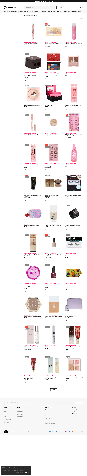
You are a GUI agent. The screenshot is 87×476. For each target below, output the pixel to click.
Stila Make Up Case (48, 105)
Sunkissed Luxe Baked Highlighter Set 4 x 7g (74, 377)
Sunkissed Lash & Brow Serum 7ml (31, 134)
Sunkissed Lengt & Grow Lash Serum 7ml (73, 105)
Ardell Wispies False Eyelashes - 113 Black (73, 195)
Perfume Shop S (10, 7)
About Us (19, 410)
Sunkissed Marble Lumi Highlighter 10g (52, 134)
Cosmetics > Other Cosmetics (30, 42)
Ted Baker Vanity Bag (69, 316)
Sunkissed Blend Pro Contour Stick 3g (31, 43)
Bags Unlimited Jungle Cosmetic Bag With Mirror (73, 285)
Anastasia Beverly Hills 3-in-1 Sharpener (72, 225)
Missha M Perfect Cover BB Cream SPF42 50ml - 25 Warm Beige (32, 378)
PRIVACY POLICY (19, 472)
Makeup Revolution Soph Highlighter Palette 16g (53, 44)
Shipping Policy (20, 414)
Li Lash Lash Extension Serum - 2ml (51, 346)
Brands (5, 410)
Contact (18, 417)
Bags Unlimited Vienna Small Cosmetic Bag (32, 225)
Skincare (5, 416)
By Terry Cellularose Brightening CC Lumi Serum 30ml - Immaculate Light (32, 347)
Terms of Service (7, 421)
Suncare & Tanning (7, 419)
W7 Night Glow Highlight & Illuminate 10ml (53, 225)
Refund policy (6, 422)
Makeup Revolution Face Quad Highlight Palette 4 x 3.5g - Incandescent (32, 255)
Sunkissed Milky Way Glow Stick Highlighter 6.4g (73, 44)
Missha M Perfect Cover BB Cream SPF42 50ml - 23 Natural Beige (73, 347)
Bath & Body (6, 414)
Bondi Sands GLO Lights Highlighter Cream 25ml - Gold (32, 196)
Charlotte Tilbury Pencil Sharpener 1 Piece (32, 73)
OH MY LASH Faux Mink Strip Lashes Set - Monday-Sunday (53, 165)
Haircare (5, 417)
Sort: (25, 19)
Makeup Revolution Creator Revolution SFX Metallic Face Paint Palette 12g (53, 74)
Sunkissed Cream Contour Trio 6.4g (72, 73)
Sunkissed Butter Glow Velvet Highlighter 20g (33, 105)
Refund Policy (20, 416)
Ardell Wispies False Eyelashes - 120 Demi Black (73, 255)
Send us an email (49, 410)
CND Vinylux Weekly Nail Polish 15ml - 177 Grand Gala (53, 255)
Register (76, 3)
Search (60, 7)
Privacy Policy (20, 411)
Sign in (81, 3)
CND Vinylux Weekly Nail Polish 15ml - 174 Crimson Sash (53, 285)
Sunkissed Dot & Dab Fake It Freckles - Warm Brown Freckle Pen (33, 165)
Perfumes (5, 411)
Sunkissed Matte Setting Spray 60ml (72, 164)
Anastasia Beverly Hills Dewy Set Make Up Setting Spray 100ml (53, 378)
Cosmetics (6, 413)
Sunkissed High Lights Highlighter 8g (31, 285)
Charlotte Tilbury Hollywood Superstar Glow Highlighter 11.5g (53, 196)
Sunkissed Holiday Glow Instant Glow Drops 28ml (53, 317)
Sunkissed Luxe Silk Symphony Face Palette (32, 316)
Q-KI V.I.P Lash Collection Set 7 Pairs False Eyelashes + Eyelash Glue (73, 135)
